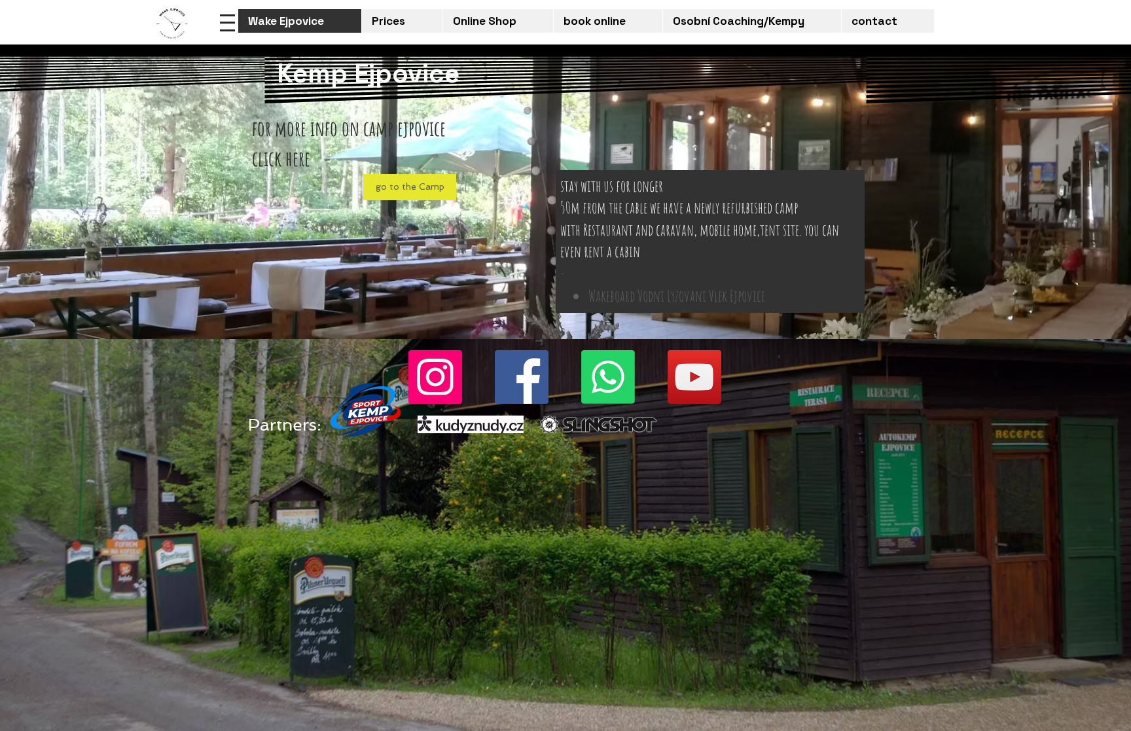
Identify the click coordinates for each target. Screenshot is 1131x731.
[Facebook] (521, 377)
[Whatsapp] (608, 377)
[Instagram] (435, 377)
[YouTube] (694, 377)
